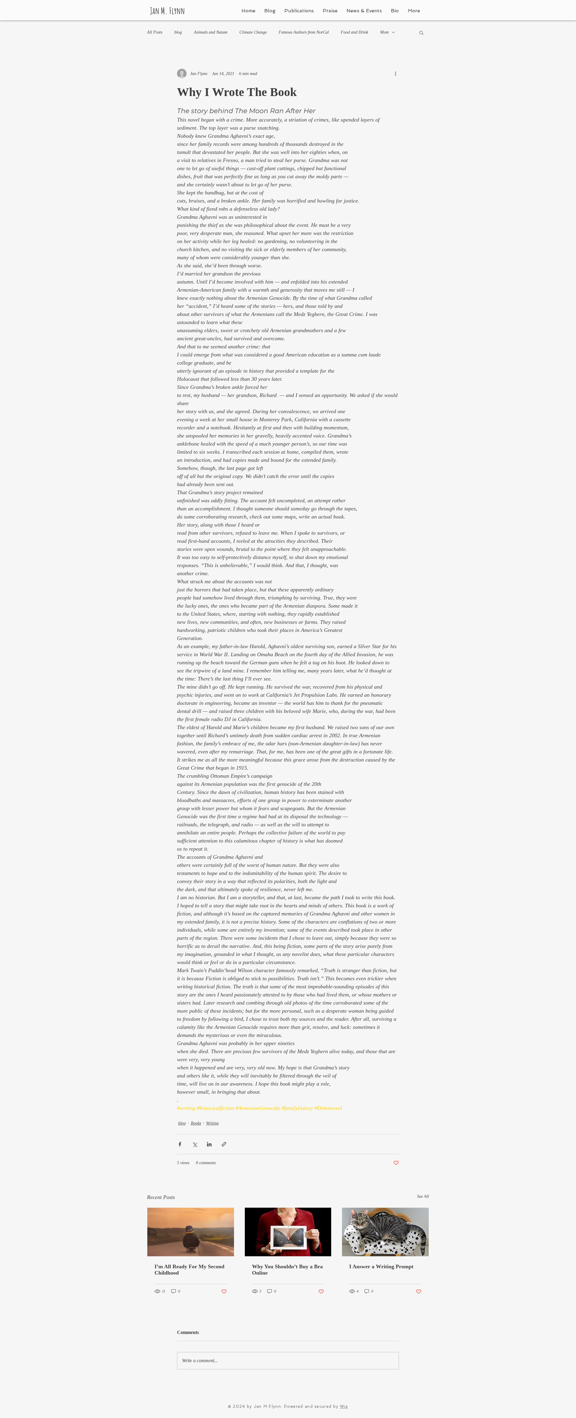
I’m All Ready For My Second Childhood (189, 1269)
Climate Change (253, 32)
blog (178, 32)
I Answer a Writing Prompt (381, 1266)
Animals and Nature (210, 32)
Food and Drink (354, 32)
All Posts (154, 32)
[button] (421, 32)
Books (196, 1123)
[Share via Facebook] (180, 1144)
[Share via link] (224, 1144)
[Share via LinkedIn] (209, 1144)
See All (423, 1196)
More (384, 32)
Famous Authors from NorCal (304, 32)
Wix (344, 1406)
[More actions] (395, 73)
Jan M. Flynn (167, 10)
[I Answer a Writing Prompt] (385, 1232)
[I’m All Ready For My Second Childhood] (190, 1232)
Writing (212, 1123)
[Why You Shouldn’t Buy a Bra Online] (288, 1232)
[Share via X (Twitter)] (194, 1144)
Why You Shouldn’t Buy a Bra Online (287, 1269)
